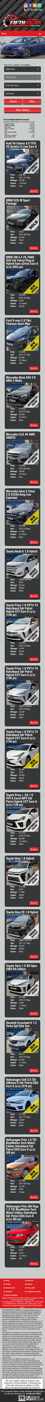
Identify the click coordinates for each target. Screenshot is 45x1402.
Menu (4, 33)
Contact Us (9, 1292)
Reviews (29, 1284)
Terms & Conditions (12, 1295)
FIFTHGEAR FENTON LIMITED (15, 1298)
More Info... (34, 191)
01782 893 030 (34, 9)
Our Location (31, 1288)
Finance (8, 1284)
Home (7, 1280)
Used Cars (30, 1280)
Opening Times (10, 1288)
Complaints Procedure (34, 1292)
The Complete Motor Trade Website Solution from (22, 1392)
